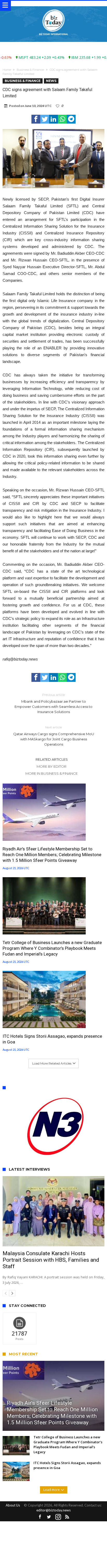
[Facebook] (40, 1517)
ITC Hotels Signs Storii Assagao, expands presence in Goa (52, 1039)
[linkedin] (53, 119)
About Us (13, 1505)
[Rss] (67, 1517)
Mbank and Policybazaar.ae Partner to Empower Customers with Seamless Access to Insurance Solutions (53, 703)
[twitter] (44, 119)
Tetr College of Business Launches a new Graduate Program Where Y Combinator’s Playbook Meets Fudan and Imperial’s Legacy (52, 948)
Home (7, 70)
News (51, 81)
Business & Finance (30, 70)
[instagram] (58, 1517)
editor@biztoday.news (53, 1510)
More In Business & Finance (51, 773)
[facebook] (35, 119)
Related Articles (52, 759)
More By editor (51, 766)
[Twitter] (49, 1517)
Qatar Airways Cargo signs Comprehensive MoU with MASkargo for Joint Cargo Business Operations (53, 735)
